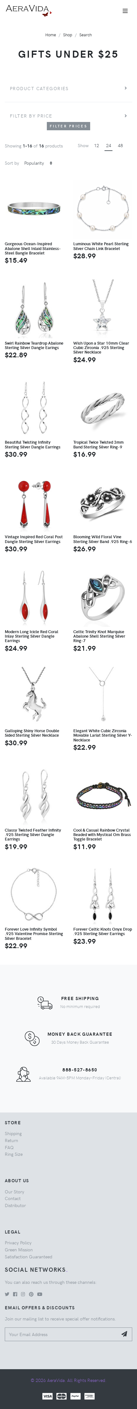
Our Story (14, 1191)
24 (108, 145)
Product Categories (39, 88)
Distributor (15, 1205)
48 (120, 145)
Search (85, 34)
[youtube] (39, 1294)
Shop (67, 34)
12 (96, 145)
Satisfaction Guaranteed (28, 1256)
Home (50, 34)
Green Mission (19, 1249)
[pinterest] (31, 1294)
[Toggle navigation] (125, 11)
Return (11, 1140)
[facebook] (15, 1294)
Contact (13, 1198)
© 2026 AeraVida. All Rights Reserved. (68, 1380)
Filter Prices (68, 126)
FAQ (9, 1147)
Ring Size (14, 1154)
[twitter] (7, 1294)
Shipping (13, 1133)
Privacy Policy (18, 1242)
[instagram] (23, 1294)
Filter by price (31, 115)
